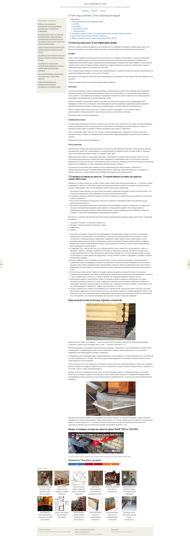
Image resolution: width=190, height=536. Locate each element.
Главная (85, 10)
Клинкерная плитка (81, 29)
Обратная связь (115, 529)
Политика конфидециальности (82, 531)
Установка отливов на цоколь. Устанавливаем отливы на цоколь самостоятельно (101, 33)
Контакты (77, 529)
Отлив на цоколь (127, 456)
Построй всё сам (95, 3)
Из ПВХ (76, 24)
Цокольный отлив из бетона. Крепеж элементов (89, 36)
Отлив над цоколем (79, 456)
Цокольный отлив (108, 456)
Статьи (103, 10)
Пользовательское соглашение (87, 529)
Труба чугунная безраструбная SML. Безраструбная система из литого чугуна (51, 50)
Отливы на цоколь (99, 456)
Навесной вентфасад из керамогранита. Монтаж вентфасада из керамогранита (49, 84)
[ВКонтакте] (76, 464)
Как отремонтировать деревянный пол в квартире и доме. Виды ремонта (50, 76)
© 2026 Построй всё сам (44, 529)
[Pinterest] (93, 464)
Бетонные (77, 26)
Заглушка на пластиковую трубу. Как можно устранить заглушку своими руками (51, 58)
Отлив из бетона (118, 456)
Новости (94, 10)
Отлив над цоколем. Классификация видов (87, 21)
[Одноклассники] (110, 464)
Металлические (79, 31)
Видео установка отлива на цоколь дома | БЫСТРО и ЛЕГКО (94, 38)
